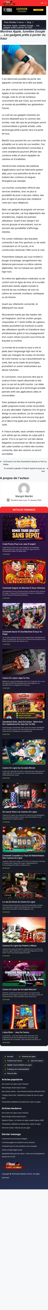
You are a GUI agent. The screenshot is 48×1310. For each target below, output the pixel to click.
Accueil (10, 1056)
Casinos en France (14, 1061)
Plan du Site (12, 1073)
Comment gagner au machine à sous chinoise (18, 1142)
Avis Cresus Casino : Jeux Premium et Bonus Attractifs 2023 (23, 1091)
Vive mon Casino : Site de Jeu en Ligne (16, 1128)
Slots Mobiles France (24, 1174)
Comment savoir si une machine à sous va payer (19, 1146)
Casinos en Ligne (28, 1056)
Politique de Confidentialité (18, 1069)
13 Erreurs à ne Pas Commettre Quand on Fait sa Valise (25, 463)
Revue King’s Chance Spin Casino (14, 1088)
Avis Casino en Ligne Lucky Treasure (15, 1084)
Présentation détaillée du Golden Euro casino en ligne (21, 1102)
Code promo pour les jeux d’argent (14, 1139)
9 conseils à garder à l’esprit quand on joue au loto (24, 469)
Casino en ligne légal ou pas (12, 1150)
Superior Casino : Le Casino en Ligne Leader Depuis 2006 (23, 1120)
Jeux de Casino (37, 1061)
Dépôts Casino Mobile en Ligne (19, 1065)
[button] (24, 1308)
